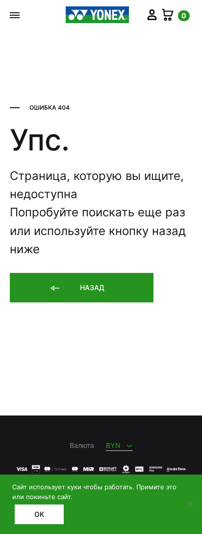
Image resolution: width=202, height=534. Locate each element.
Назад (91, 287)
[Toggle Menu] (15, 15)
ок (39, 514)
